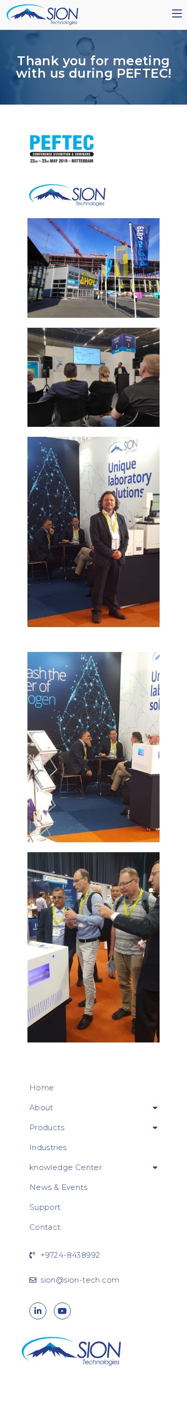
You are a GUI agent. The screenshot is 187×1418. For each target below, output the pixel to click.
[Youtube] (62, 1310)
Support (45, 1207)
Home (41, 1087)
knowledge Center (65, 1167)
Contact (45, 1227)
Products (46, 1127)
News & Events (58, 1187)
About (41, 1107)
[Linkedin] (37, 1310)
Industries (48, 1147)
